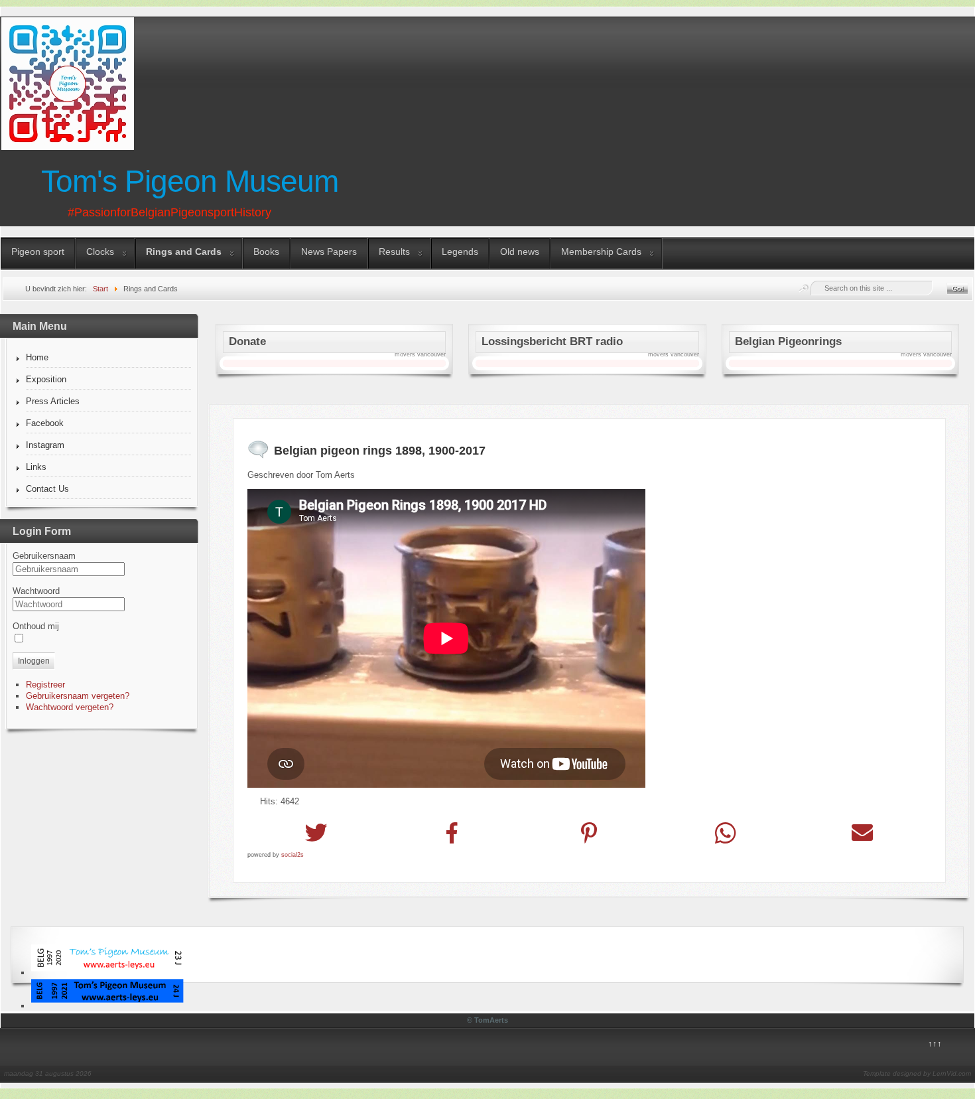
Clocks (100, 251)
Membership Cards (601, 251)
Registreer (45, 685)
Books (266, 251)
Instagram (45, 445)
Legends (460, 251)
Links (36, 467)
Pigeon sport (37, 251)
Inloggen (34, 661)
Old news (519, 251)
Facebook (45, 423)
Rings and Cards (184, 251)
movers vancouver (420, 354)
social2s (292, 854)
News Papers (329, 251)
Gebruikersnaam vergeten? (77, 696)
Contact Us (47, 489)
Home (37, 357)
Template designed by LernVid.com (917, 1073)
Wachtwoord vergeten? (69, 707)
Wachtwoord (36, 591)
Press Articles (53, 401)
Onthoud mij (36, 626)
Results (394, 251)
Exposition (46, 379)
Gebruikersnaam (44, 556)
